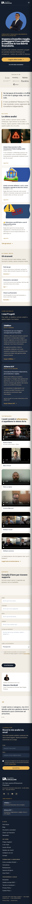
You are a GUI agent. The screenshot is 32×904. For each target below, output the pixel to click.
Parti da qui (5, 824)
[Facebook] (4, 793)
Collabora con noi (7, 853)
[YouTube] (12, 793)
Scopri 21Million (8, 359)
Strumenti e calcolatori (9, 830)
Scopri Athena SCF (9, 403)
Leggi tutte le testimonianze (10, 561)
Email (3, 613)
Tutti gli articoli (6, 243)
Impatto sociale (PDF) (8, 882)
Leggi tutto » (6, 163)
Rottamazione (6, 867)
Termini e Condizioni (8, 885)
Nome (3, 597)
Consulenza (5, 865)
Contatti (4, 855)
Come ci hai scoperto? (8, 643)
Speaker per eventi (8, 850)
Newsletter (5, 835)
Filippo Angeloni (7, 842)
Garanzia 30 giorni (7, 870)
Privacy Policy (26, 653)
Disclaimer (5, 879)
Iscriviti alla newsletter (16, 64)
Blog (3, 827)
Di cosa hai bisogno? (7, 629)
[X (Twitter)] (8, 793)
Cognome (4, 605)
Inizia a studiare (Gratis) (9, 862)
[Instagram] (16, 793)
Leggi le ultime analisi (15, 59)
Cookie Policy (6, 890)
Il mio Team (5, 844)
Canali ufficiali (6, 847)
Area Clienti (5, 873)
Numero (4, 621)
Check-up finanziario (8, 832)
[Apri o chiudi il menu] (29, 2)
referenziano (22, 419)
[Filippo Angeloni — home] (6, 2)
